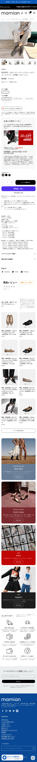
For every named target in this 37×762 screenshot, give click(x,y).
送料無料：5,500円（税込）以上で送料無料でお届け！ (18, 2)
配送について (4, 728)
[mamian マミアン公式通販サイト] (10, 13)
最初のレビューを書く (26, 282)
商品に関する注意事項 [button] (7, 259)
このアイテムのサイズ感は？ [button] (8, 253)
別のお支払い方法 (18, 192)
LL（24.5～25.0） (7, 102)
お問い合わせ (4, 719)
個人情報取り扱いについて (8, 736)
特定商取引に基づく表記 (7, 738)
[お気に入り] (22, 13)
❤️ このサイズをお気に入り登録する (11, 108)
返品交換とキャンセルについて (9, 730)
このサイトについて (6, 734)
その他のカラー (5, 172)
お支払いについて (6, 726)
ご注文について (5, 724)
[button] (26, 13)
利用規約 (3, 732)
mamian (3, 69)
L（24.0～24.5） (29, 98)
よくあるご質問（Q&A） (7, 721)
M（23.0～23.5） (18, 98)
